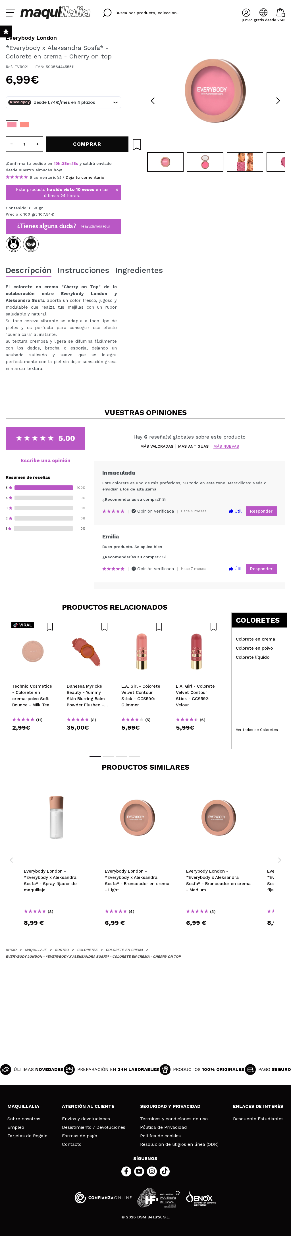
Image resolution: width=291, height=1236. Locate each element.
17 (74, 163)
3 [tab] (121, 756)
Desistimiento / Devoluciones (93, 1127)
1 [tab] (95, 756)
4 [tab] (134, 756)
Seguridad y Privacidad (170, 1106)
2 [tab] (108, 756)
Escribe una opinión (45, 460)
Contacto (72, 1144)
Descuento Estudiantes (258, 1119)
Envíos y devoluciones (86, 1119)
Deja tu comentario (85, 177)
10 (56, 163)
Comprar (33, 738)
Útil (237, 511)
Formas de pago (79, 1136)
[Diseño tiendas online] (201, 1198)
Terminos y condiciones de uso (174, 1119)
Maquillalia (23, 1106)
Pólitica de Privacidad (163, 1127)
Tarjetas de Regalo (27, 1136)
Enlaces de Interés (258, 1106)
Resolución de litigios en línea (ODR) (179, 1144)
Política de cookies (160, 1136)
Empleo (15, 1127)
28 (64, 163)
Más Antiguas (193, 446)
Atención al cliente (88, 1106)
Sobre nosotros (23, 1119)
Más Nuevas (226, 446)
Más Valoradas (156, 446)
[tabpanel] (215, 91)
